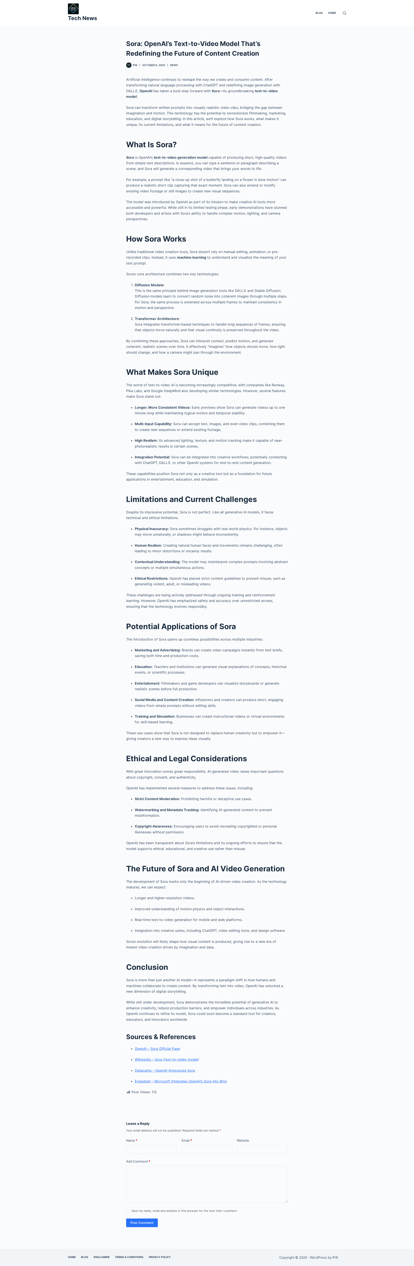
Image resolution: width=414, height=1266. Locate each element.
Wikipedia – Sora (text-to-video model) (167, 1059)
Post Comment (142, 1223)
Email (187, 1140)
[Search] (344, 13)
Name (131, 1140)
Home (332, 12)
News (174, 65)
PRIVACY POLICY (160, 1257)
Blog (319, 12)
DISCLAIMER (102, 1257)
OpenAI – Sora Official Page (157, 1048)
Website (243, 1140)
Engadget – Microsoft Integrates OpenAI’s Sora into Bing (181, 1081)
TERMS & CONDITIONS (129, 1257)
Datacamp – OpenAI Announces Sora (165, 1070)
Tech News (82, 18)
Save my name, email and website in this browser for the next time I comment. (185, 1210)
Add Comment (138, 1161)
